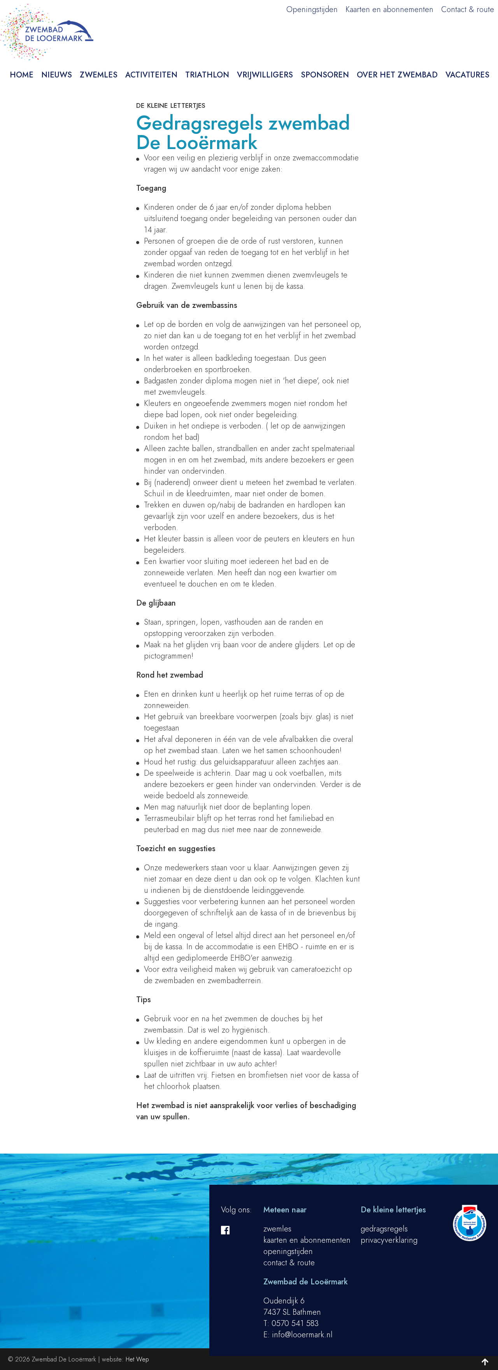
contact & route (289, 1262)
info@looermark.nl (302, 1334)
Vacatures (467, 75)
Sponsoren (325, 75)
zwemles (277, 1229)
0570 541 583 (295, 1323)
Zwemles (98, 75)
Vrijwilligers (265, 75)
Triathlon (207, 75)
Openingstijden (312, 9)
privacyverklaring (389, 1240)
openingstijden (288, 1251)
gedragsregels (384, 1229)
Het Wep (137, 1359)
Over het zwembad (397, 75)
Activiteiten (151, 75)
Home (21, 75)
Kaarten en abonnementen (389, 9)
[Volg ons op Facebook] (225, 1230)
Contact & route (467, 9)
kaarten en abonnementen (307, 1240)
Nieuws (56, 75)
